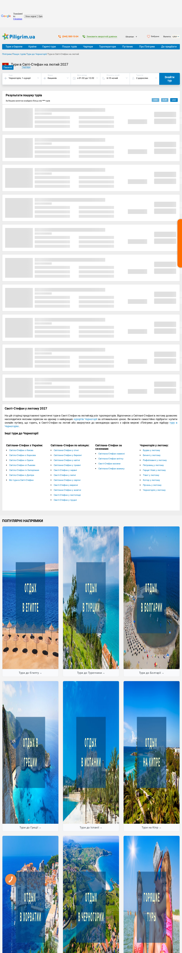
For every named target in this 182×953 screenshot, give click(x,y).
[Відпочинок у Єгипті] (30, 597)
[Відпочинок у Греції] (30, 752)
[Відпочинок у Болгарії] (151, 597)
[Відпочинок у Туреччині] (91, 597)
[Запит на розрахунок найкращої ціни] (179, 243)
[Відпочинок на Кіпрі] (151, 752)
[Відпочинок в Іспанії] (91, 752)
